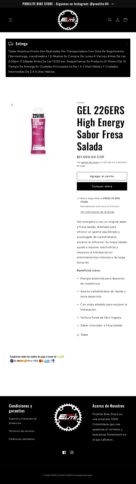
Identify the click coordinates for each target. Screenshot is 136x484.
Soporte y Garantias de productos (23, 421)
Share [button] (84, 334)
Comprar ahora (102, 186)
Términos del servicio (22, 431)
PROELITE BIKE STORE (61, 475)
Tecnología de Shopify (82, 475)
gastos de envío (90, 162)
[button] (11, 20)
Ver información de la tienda (97, 211)
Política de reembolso (22, 439)
